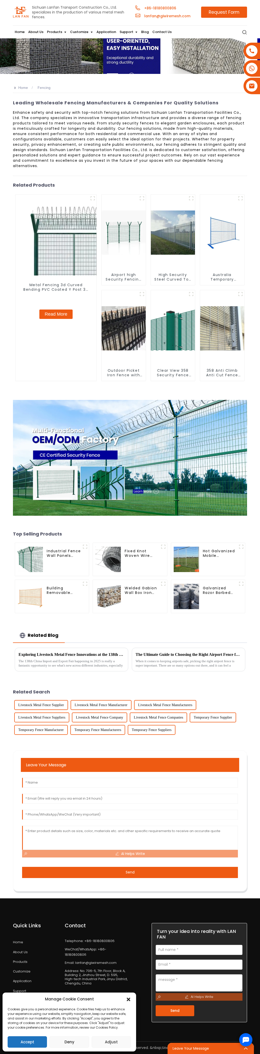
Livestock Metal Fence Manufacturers (165, 705)
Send (130, 872)
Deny (69, 1042)
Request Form (224, 12)
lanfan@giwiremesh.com (167, 16)
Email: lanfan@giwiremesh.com (91, 962)
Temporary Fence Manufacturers (97, 730)
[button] (128, 999)
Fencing (44, 88)
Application (22, 981)
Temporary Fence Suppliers (151, 730)
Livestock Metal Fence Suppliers (41, 717)
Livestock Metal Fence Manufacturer (101, 705)
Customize (21, 971)
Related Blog (43, 635)
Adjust (111, 1042)
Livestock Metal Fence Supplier (41, 705)
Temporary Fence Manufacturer (41, 730)
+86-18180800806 (160, 8)
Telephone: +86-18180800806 (90, 940)
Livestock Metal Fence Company (99, 717)
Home (23, 88)
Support (19, 991)
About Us (20, 952)
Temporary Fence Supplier (213, 717)
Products (20, 962)
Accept (27, 1042)
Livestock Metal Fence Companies (158, 717)
